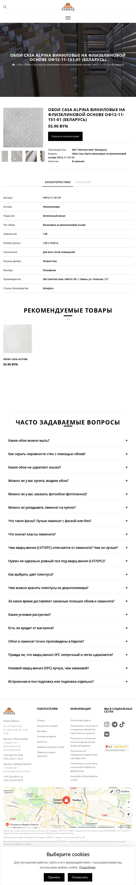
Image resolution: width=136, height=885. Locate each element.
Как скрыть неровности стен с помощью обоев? (46, 454)
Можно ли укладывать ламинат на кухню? (42, 507)
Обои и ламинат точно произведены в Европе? (46, 641)
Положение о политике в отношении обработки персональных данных (83, 729)
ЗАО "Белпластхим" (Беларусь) (89, 149)
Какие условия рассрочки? (29, 614)
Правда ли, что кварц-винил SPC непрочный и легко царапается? (60, 654)
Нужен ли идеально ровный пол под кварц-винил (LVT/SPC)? (56, 561)
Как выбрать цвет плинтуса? (30, 574)
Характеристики (57, 182)
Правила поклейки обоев (50, 746)
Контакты (42, 741)
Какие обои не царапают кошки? (34, 467)
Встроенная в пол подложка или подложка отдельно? (51, 681)
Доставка (42, 731)
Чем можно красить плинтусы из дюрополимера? (48, 587)
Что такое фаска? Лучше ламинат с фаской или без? (49, 521)
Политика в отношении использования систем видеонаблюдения (83, 742)
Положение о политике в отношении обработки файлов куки (83, 767)
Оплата (41, 720)
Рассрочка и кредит (47, 725)
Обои (20, 64)
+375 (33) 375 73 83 (13, 755)
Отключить (80, 877)
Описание (83, 182)
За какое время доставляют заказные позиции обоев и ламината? (61, 601)
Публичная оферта (80, 720)
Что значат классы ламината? (32, 534)
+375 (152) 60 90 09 (13, 780)
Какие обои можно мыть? (28, 440)
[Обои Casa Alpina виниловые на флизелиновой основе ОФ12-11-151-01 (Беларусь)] (23, 127)
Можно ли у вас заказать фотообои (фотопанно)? (47, 494)
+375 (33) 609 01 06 (13, 776)
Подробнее (87, 867)
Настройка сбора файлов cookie (84, 778)
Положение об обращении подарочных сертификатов (84, 754)
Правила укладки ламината (46, 754)
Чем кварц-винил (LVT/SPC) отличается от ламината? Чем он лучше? (63, 547)
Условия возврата (46, 736)
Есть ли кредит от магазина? (31, 628)
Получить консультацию (65, 136)
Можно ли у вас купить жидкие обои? (38, 480)
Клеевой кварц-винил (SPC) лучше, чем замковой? (48, 668)
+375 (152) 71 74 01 (13, 758)
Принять (54, 877)
